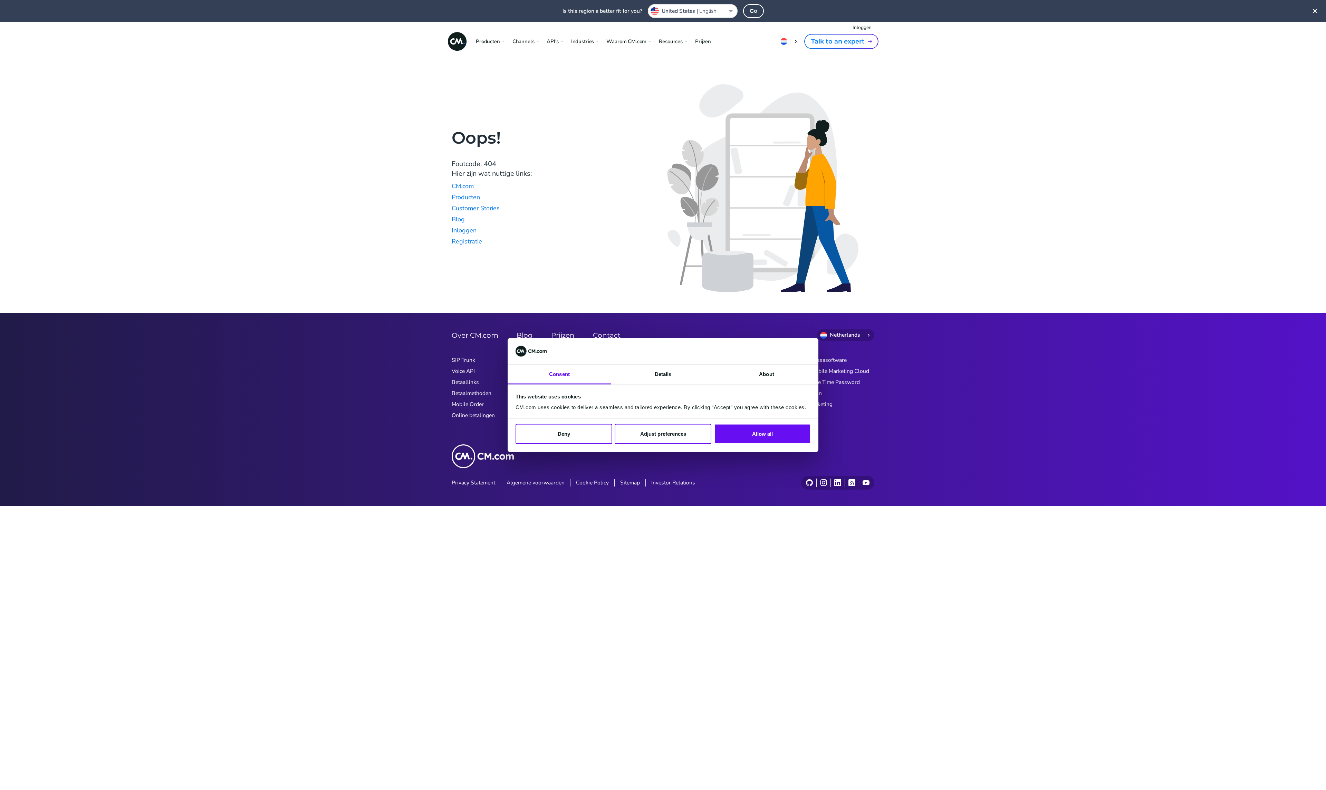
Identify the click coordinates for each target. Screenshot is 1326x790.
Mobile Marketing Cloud (840, 371)
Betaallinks (465, 382)
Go (753, 11)
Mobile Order (468, 404)
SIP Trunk (463, 360)
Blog (458, 219)
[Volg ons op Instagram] (823, 483)
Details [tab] (663, 374)
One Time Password (835, 382)
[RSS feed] (852, 483)
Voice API (463, 371)
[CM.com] (457, 41)
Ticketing (822, 404)
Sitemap (630, 482)
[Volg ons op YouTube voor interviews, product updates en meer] (866, 483)
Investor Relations (673, 482)
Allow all (762, 434)
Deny (564, 434)
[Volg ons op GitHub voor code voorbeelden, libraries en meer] (809, 483)
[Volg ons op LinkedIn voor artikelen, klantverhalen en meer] (837, 483)
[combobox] (693, 11)
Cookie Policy (592, 482)
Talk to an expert (838, 41)
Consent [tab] (559, 374)
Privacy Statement (473, 482)
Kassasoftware (829, 360)
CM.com (463, 186)
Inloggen (862, 27)
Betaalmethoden (471, 393)
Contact (607, 335)
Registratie (467, 241)
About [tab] (766, 374)
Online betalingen (473, 415)
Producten (466, 197)
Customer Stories (476, 208)
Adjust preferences (663, 434)
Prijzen (703, 41)
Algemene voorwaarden (536, 482)
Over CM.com (475, 335)
